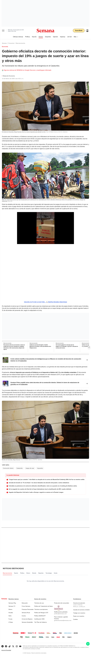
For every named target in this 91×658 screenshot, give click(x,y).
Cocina (24, 615)
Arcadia (11, 612)
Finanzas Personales (28, 609)
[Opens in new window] (6, 646)
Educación (25, 603)
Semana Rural (26, 612)
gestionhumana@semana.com (62, 620)
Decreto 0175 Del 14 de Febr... (35, 302)
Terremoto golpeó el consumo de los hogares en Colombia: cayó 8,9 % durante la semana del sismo (67, 346)
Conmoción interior (8, 468)
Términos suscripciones (41, 609)
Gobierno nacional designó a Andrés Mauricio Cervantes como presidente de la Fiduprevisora (40, 346)
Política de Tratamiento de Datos (43, 606)
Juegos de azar (30, 468)
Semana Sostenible (27, 622)
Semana (4, 43)
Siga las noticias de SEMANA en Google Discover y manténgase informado (27, 70)
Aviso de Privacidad (8, 650)
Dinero (10, 609)
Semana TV (12, 606)
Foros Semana (26, 606)
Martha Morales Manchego (57, 302)
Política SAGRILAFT (40, 615)
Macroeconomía (20, 43)
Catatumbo (19, 468)
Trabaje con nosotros (79, 613)
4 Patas (11, 622)
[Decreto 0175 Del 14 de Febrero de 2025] (45, 273)
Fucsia (10, 619)
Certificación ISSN (39, 619)
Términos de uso (39, 603)
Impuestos (40, 468)
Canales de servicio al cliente (81, 609)
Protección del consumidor (61, 603)
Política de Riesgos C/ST (41, 612)
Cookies (75, 619)
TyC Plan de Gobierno (40, 622)
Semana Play (12, 603)
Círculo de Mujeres (27, 619)
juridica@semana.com (60, 613)
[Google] (2, 646)
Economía (11, 43)
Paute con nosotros (78, 616)
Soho (10, 615)
